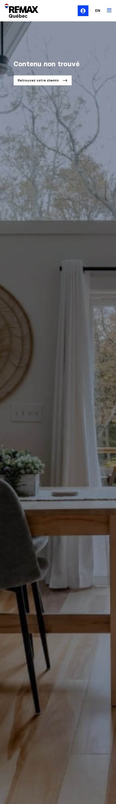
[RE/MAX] (18, 11)
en (97, 10)
